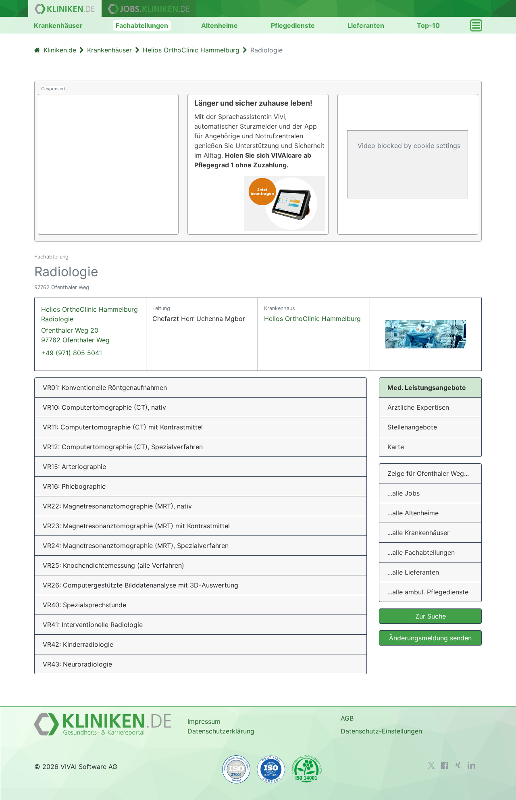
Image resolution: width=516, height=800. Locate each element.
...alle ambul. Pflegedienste (427, 592)
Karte (395, 447)
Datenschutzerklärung (220, 731)
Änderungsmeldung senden (430, 638)
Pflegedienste (293, 25)
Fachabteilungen (142, 25)
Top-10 (428, 25)
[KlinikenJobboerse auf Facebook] (444, 765)
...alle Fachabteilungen (421, 552)
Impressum (204, 721)
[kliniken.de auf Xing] (458, 765)
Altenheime (219, 25)
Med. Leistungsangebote (426, 387)
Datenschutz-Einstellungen (381, 731)
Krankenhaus (279, 308)
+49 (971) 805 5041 (71, 353)
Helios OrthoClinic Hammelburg (312, 319)
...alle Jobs (403, 493)
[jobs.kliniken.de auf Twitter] (431, 765)
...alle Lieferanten (413, 572)
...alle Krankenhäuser (418, 533)
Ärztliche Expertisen (418, 407)
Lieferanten (365, 25)
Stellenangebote (412, 427)
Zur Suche (430, 616)
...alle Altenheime (413, 513)
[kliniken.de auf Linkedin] (471, 765)
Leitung (161, 308)
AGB (347, 718)
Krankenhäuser (58, 25)
